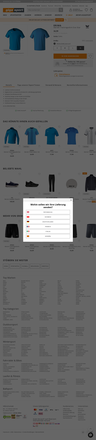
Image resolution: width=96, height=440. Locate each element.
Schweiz (48, 217)
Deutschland (48, 222)
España (48, 236)
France (48, 226)
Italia (48, 231)
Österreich (48, 212)
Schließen (71, 200)
